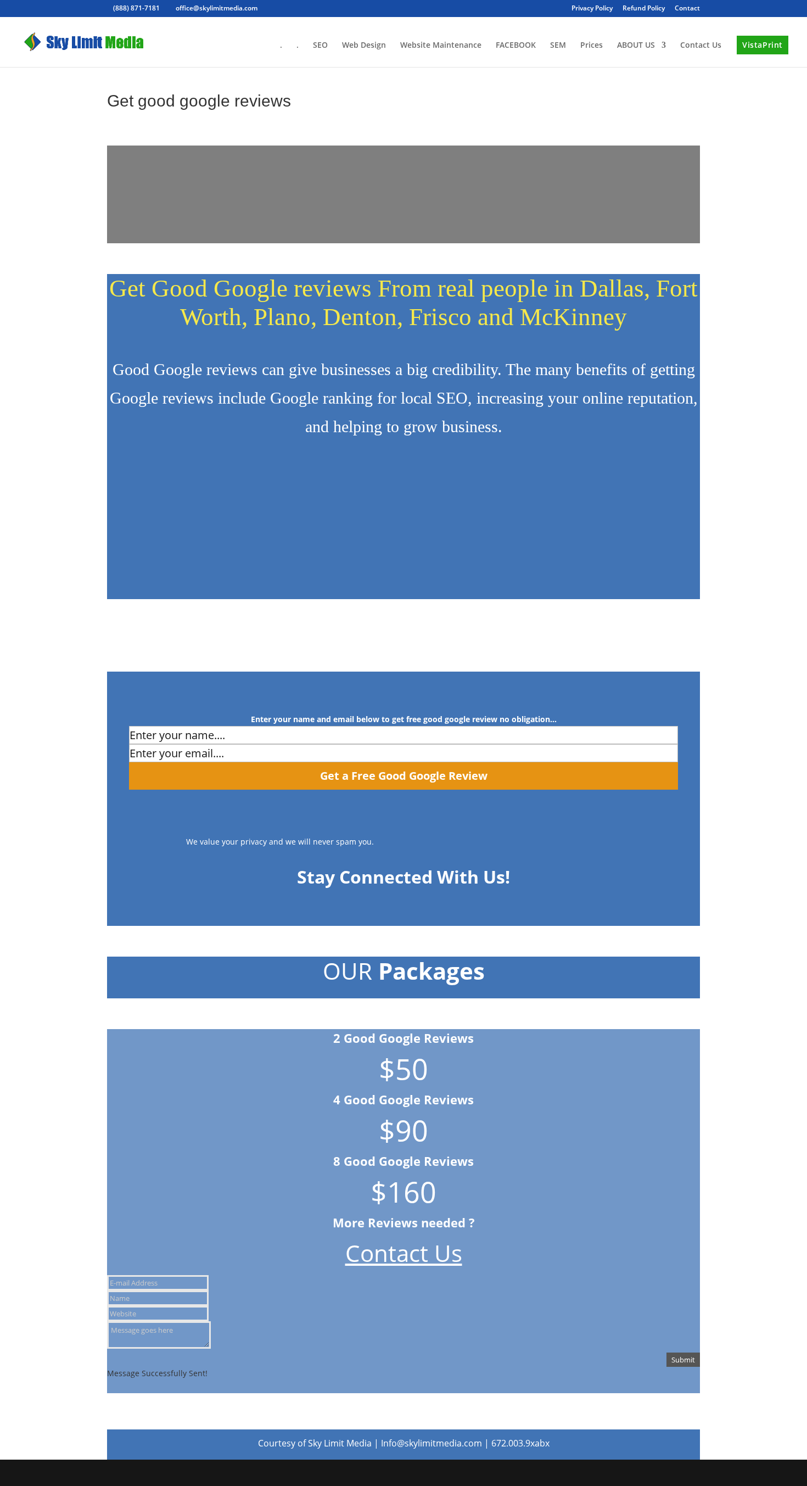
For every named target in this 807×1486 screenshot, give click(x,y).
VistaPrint (762, 45)
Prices (591, 45)
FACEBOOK (516, 45)
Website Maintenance (440, 45)
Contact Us (700, 45)
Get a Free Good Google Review (403, 775)
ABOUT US (636, 45)
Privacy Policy (592, 9)
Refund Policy (644, 9)
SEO (320, 45)
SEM (558, 45)
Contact (687, 9)
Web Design (364, 45)
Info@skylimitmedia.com (432, 1443)
